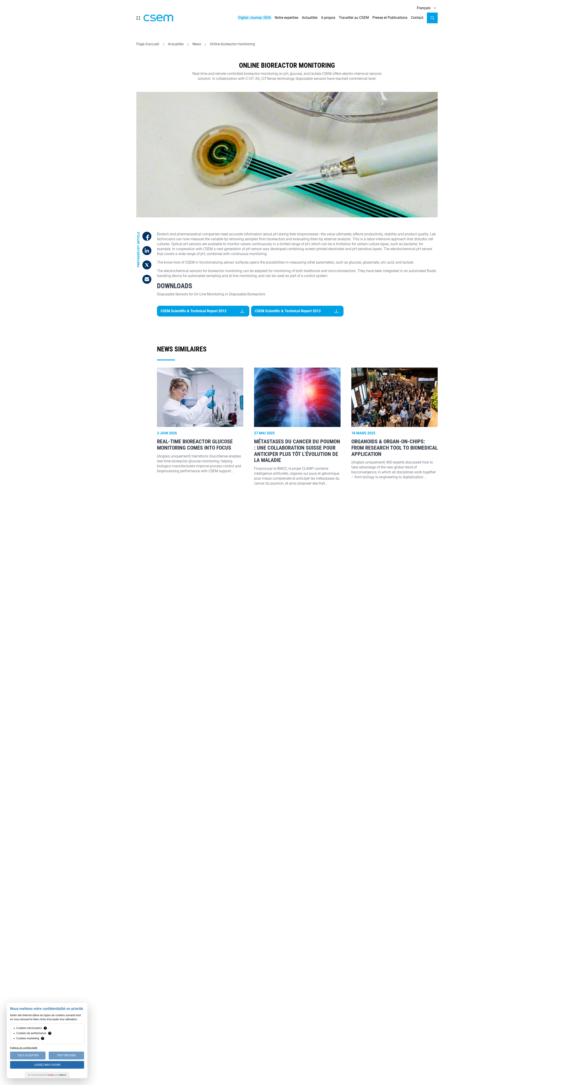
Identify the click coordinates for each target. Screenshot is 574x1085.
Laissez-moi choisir (47, 1064)
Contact (417, 17)
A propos (328, 17)
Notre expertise (286, 17)
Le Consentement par (47, 1075)
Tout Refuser (66, 1055)
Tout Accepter (27, 1055)
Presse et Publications (389, 17)
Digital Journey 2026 (254, 17)
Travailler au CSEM (354, 17)
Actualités (309, 17)
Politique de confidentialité (23, 1047)
